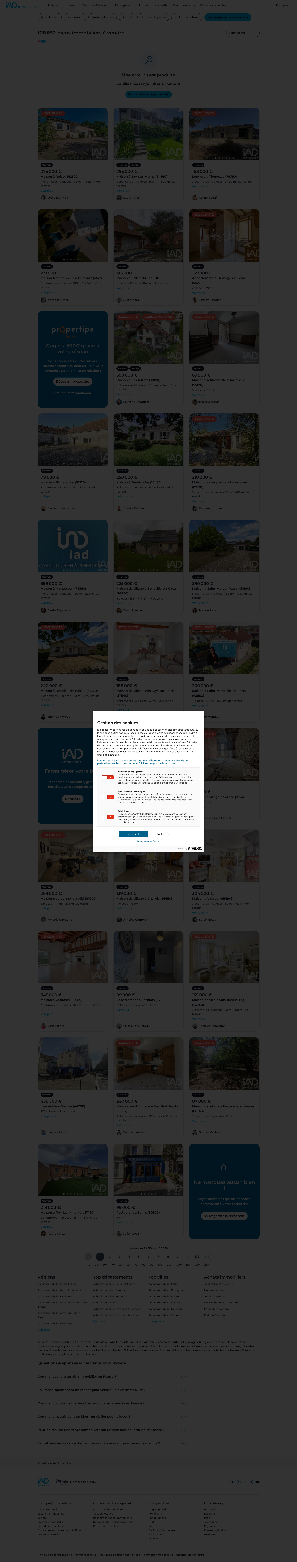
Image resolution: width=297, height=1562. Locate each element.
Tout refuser (164, 834)
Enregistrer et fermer (148, 841)
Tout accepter (133, 834)
